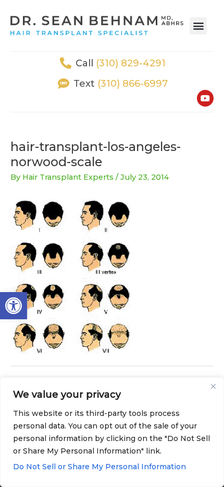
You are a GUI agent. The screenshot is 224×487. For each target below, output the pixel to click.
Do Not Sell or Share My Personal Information (99, 466)
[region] (112, 432)
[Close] (213, 386)
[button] (13, 305)
